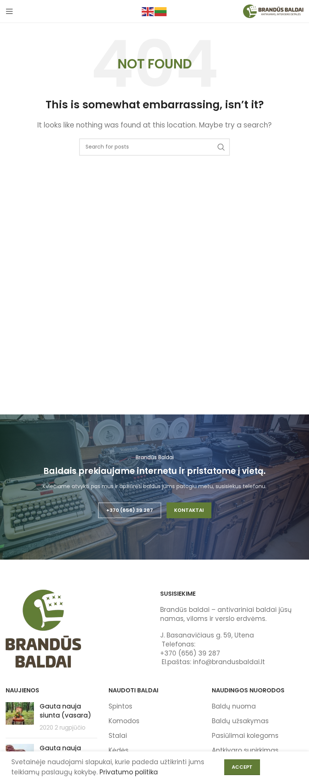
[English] (148, 10)
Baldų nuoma (234, 706)
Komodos (124, 720)
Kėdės (118, 750)
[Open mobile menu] (9, 11)
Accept (242, 767)
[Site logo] (273, 10)
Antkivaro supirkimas (245, 750)
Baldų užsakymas (240, 720)
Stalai (118, 735)
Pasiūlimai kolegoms (245, 735)
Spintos (120, 706)
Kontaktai (189, 510)
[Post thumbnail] (20, 717)
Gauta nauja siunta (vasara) (65, 711)
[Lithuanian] (160, 10)
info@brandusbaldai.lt (229, 661)
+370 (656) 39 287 (129, 510)
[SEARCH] (221, 147)
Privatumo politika (128, 772)
